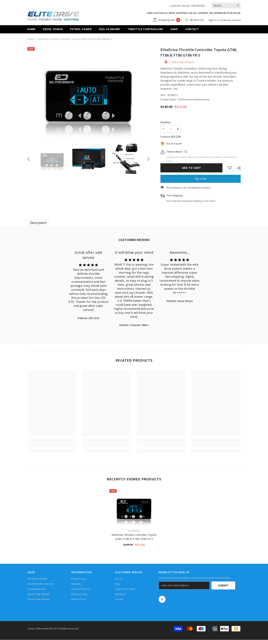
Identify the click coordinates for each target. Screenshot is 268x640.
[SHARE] (237, 168)
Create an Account (230, 20)
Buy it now (200, 178)
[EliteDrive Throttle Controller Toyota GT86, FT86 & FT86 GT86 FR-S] (134, 507)
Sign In (212, 20)
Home (30, 39)
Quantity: (165, 122)
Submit (223, 585)
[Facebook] (162, 599)
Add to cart (191, 167)
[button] (28, 159)
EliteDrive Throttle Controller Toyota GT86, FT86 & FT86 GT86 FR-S (134, 537)
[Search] (226, 5)
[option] (88, 93)
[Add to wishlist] (229, 167)
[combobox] (223, 5)
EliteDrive (134, 530)
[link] (52, 445)
